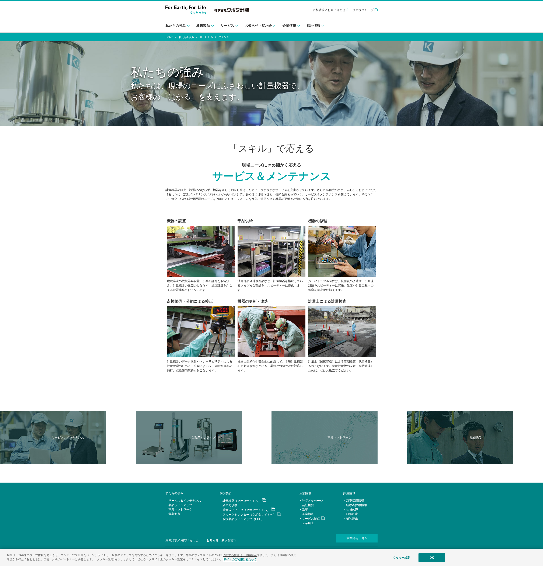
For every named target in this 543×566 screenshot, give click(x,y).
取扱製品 (225, 493)
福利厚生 (352, 518)
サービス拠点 (311, 518)
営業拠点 (174, 514)
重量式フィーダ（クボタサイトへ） (246, 510)
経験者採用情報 (356, 505)
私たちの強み (186, 37)
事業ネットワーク (180, 509)
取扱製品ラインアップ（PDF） (243, 519)
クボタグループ (363, 10)
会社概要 (308, 505)
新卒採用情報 (355, 500)
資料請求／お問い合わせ (329, 10)
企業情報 (305, 493)
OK (432, 557)
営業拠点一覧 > (357, 538)
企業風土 (308, 523)
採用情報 (349, 493)
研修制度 (352, 514)
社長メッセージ (312, 500)
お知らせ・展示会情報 (221, 540)
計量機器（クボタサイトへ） (242, 500)
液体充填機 (230, 505)
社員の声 (352, 509)
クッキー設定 (401, 557)
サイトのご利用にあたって (240, 559)
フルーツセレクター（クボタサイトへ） (249, 514)
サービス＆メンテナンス (184, 500)
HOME (169, 37)
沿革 (305, 509)
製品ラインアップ (180, 505)
